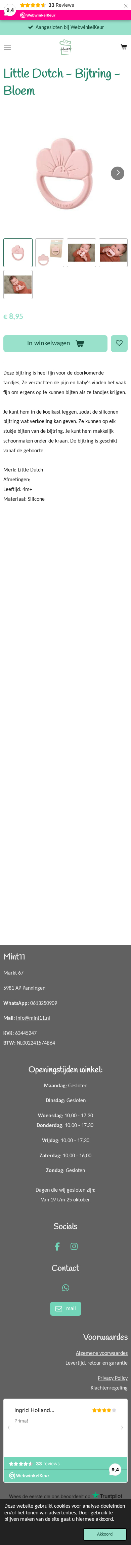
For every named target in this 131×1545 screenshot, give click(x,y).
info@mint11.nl (33, 1018)
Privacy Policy (113, 1378)
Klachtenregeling (109, 1388)
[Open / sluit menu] (7, 47)
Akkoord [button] (105, 1534)
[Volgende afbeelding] (117, 173)
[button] (18, 253)
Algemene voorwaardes (102, 1353)
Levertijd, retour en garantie (97, 1363)
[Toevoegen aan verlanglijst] (119, 343)
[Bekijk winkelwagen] (123, 47)
